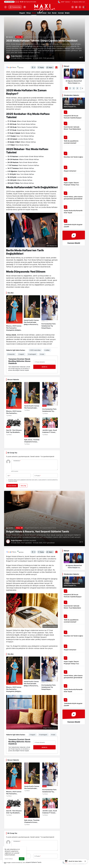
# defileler (47, 350)
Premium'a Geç (16, 7)
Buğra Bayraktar (16, 56)
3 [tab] (73, 88)
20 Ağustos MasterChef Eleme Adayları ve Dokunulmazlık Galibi (72, 106)
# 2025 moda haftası (35, 350)
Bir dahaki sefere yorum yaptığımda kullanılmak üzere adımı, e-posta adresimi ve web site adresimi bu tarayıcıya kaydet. (33, 480)
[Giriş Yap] (79, 7)
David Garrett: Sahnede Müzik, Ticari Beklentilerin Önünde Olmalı (72, 129)
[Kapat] (85, 861)
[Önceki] (16, 1)
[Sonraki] (18, 1)
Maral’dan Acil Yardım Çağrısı (73, 157)
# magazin (21, 354)
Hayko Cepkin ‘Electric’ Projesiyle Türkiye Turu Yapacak (71, 185)
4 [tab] (77, 88)
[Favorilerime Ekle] (56, 67)
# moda (42, 354)
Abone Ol (44, 367)
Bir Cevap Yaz (12, 453)
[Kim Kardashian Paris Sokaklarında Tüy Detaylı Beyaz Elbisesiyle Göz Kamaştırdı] (49, 313)
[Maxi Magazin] (44, 8)
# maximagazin (32, 354)
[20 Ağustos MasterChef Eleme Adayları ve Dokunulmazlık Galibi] (74, 77)
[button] (76, 7)
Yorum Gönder (12, 485)
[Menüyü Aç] (5, 7)
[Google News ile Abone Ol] (11, 67)
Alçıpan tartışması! (70, 171)
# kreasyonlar (11, 354)
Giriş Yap (23, 485)
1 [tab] (66, 88)
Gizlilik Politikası (9, 858)
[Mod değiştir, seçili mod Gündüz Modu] (24, 7)
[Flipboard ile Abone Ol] (20, 67)
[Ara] (72, 7)
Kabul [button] (21, 859)
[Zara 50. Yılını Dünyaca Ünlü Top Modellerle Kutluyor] (14, 431)
